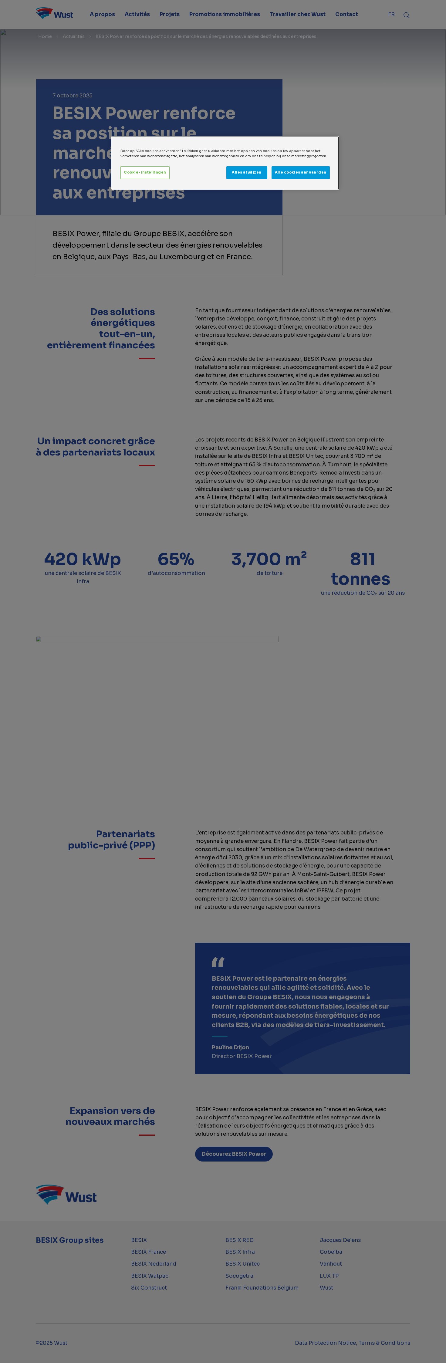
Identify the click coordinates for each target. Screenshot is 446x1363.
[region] (225, 163)
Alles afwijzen (247, 172)
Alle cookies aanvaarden (300, 172)
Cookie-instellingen (145, 172)
